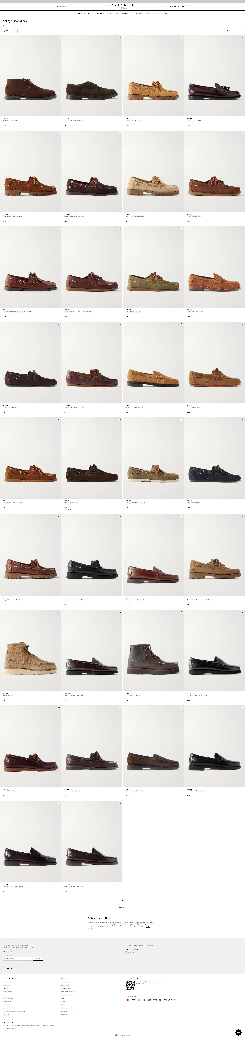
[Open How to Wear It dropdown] (162, 11)
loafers (148, 927)
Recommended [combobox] (231, 31)
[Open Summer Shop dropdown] (105, 11)
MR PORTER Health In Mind (68, 991)
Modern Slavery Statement (67, 1008)
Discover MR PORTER (66, 982)
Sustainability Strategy (66, 988)
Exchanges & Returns (8, 991)
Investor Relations (65, 1011)
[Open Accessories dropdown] (128, 11)
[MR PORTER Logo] (10, 1022)
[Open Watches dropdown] (150, 11)
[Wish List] (183, 7)
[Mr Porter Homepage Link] (122, 6)
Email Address (7, 955)
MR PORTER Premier (8, 998)
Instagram (4, 968)
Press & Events (64, 1014)
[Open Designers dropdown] (94, 11)
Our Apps (63, 1004)
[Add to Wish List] (58, 37)
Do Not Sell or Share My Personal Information (14, 1011)
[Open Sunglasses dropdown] (143, 11)
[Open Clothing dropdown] (113, 11)
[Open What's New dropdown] (85, 11)
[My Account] (178, 7)
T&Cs (8, 949)
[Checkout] (186, 7)
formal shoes (92, 929)
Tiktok (12, 968)
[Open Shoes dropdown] (119, 11)
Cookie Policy (6, 1014)
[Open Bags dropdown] (134, 11)
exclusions (14, 949)
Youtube (8, 968)
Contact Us (5, 988)
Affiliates (63, 998)
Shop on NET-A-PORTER (9, 1028)
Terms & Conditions (7, 1001)
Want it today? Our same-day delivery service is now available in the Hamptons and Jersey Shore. (122, 1)
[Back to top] (122, 901)
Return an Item (6, 985)
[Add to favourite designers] (4, 25)
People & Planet (65, 985)
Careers (63, 1001)
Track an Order (6, 982)
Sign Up (38, 958)
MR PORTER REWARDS (67, 995)
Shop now (150, 1)
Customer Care (149, 945)
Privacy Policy (6, 1004)
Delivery (5, 995)
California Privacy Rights (9, 1008)
